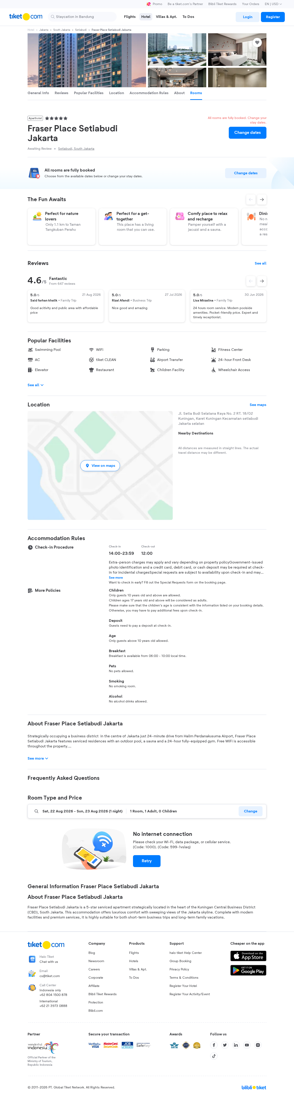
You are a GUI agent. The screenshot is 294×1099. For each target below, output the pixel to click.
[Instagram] (258, 1045)
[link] (248, 17)
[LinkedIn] (236, 1045)
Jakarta (43, 30)
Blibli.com (95, 1011)
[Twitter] (225, 1045)
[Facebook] (214, 1045)
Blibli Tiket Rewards (222, 4)
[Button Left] (250, 281)
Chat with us (49, 962)
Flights (134, 953)
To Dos (134, 978)
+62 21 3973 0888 (53, 1006)
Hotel (31, 30)
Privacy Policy (179, 969)
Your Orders (250, 4)
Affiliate (93, 986)
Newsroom (96, 961)
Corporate (95, 978)
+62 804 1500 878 (53, 995)
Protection (95, 1002)
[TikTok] (214, 1056)
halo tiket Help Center (186, 953)
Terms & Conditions (184, 978)
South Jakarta (61, 30)
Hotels (133, 961)
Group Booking (180, 961)
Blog (91, 953)
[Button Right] (261, 281)
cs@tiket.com (50, 976)
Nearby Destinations (195, 433)
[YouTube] (247, 1045)
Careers (94, 969)
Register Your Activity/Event (190, 994)
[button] (100, 465)
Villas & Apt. (138, 969)
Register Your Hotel (183, 986)
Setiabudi (81, 30)
